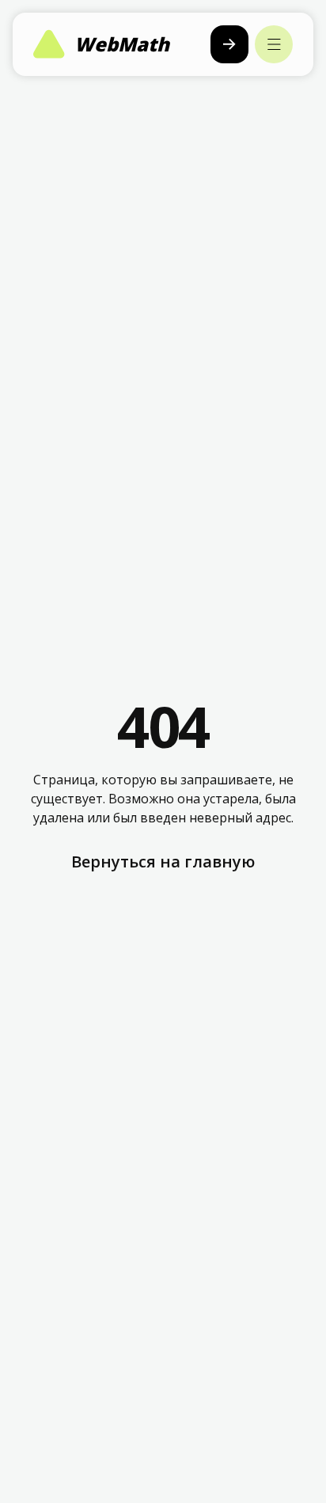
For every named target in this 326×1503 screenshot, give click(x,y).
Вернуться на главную (163, 861)
